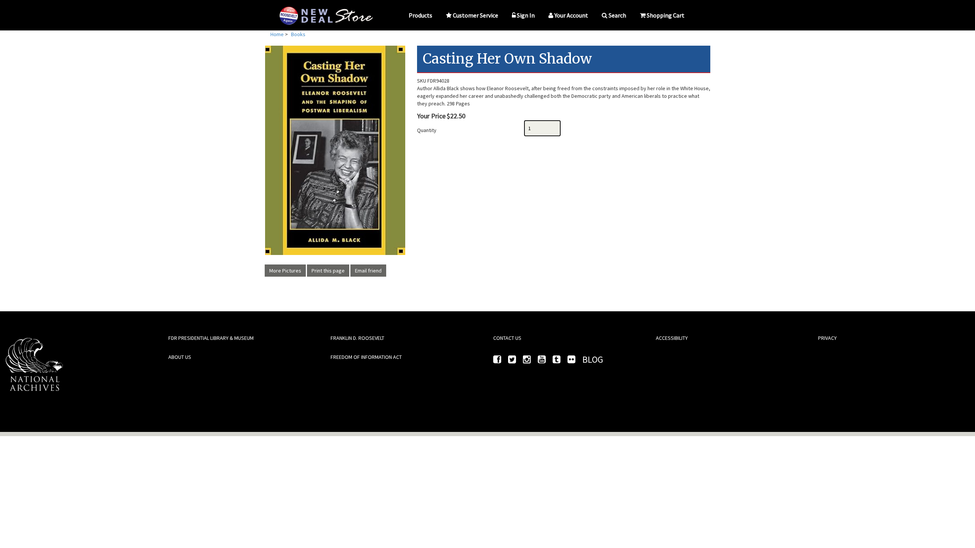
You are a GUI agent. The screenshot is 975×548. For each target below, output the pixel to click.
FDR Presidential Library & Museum (211, 338)
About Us (179, 357)
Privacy (827, 338)
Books (298, 34)
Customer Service (475, 15)
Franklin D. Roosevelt (357, 338)
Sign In (526, 15)
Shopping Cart (665, 15)
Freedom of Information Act (366, 357)
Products (420, 15)
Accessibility (672, 338)
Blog (592, 359)
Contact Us (507, 338)
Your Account (571, 15)
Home (277, 34)
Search (617, 15)
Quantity (426, 130)
